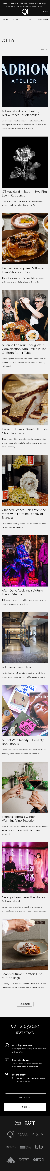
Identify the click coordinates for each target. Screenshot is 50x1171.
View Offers (37, 6)
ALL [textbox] (42, 49)
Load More (25, 1004)
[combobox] (25, 49)
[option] (24, 5)
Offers (16, 20)
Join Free (25, 1107)
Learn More (25, 1097)
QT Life (28, 20)
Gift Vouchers (42, 20)
